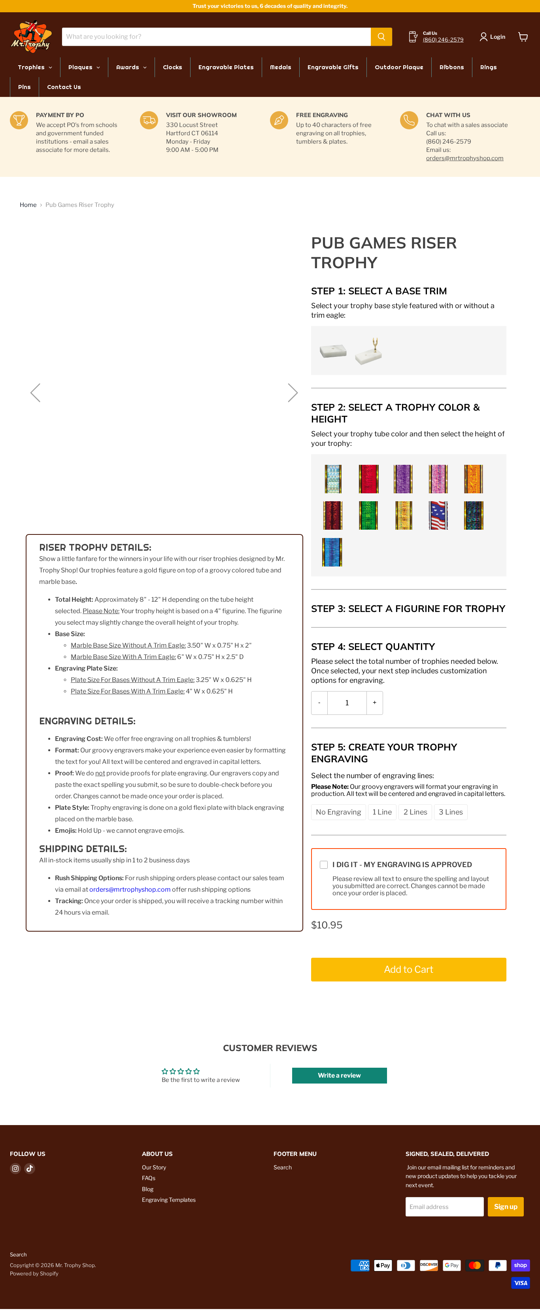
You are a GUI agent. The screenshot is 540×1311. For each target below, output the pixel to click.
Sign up (505, 1207)
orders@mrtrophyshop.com (465, 158)
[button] (332, 350)
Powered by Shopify (34, 1273)
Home (28, 205)
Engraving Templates (169, 1199)
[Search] (381, 37)
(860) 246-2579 (443, 39)
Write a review (339, 1075)
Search (283, 1167)
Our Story (154, 1167)
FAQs (148, 1178)
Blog (147, 1189)
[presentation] (408, 310)
